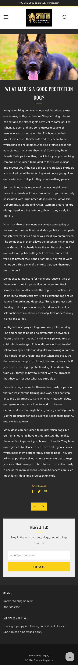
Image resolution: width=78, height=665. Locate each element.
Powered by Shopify (39, 655)
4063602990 (11, 607)
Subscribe (39, 566)
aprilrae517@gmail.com (18, 601)
